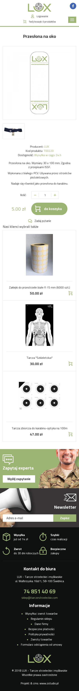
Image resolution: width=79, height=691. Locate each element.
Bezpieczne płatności (41, 629)
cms (35, 683)
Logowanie (42, 16)
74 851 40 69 (39, 591)
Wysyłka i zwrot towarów (41, 613)
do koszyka (53, 208)
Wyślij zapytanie (18, 479)
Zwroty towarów (41, 639)
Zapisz (64, 518)
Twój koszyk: (42, 21)
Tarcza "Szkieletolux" (39, 357)
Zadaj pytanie (43, 221)
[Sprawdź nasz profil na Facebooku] (73, 5)
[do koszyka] (70, 293)
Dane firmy (41, 624)
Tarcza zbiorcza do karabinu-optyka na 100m (39, 428)
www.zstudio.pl (49, 683)
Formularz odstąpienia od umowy (41, 644)
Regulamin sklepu (41, 618)
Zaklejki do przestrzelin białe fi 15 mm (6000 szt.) (39, 287)
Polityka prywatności (41, 634)
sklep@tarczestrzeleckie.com (39, 598)
